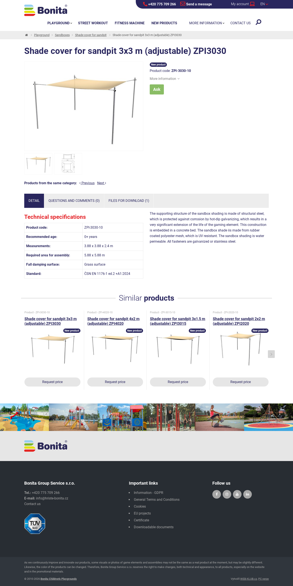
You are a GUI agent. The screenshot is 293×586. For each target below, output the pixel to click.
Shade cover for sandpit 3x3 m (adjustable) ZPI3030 (50, 321)
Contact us (32, 504)
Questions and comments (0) (74, 201)
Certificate (141, 520)
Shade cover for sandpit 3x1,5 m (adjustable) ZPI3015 (177, 321)
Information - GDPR (148, 493)
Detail (34, 201)
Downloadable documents (154, 527)
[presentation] (21, 354)
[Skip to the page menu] (26, 35)
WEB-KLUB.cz (248, 578)
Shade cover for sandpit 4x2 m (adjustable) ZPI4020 (113, 321)
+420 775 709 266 (161, 4)
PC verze (263, 578)
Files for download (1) (129, 201)
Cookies (140, 506)
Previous (88, 183)
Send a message (198, 4)
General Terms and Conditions (157, 500)
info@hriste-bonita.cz (52, 498)
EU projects (142, 513)
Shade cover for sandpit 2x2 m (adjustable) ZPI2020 (239, 321)
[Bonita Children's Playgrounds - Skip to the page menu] (45, 10)
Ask (156, 89)
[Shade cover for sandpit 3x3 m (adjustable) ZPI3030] (38, 163)
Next (101, 183)
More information (163, 79)
